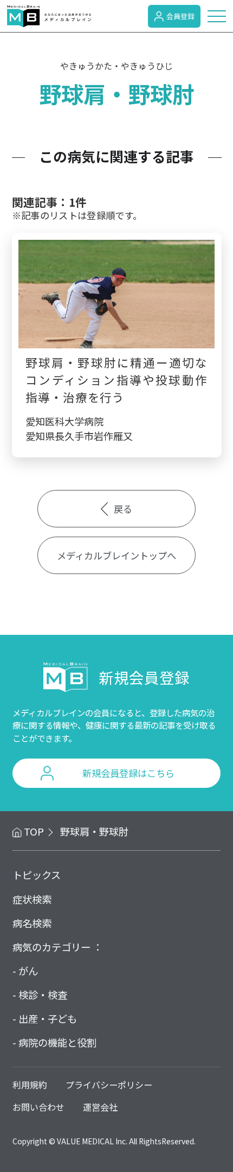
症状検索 (31, 899)
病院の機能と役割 (57, 1042)
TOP (34, 831)
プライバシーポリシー (109, 1084)
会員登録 (180, 16)
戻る (123, 508)
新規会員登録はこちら (128, 773)
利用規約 (29, 1084)
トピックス (36, 875)
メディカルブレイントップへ (116, 555)
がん (28, 971)
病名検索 (31, 923)
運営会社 (100, 1106)
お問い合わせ (38, 1106)
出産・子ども (47, 1018)
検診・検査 (42, 995)
